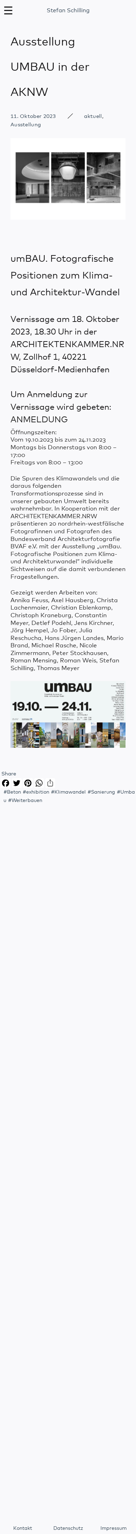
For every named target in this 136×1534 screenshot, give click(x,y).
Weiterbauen (27, 800)
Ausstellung (25, 124)
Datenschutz (68, 1528)
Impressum (113, 1528)
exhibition (37, 792)
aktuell (93, 116)
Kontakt (22, 1528)
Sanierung (103, 792)
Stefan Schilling (68, 10)
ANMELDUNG (39, 420)
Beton (14, 792)
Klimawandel (70, 792)
